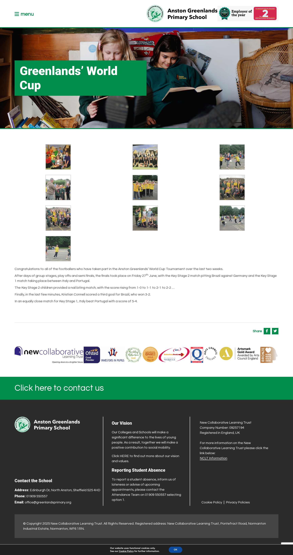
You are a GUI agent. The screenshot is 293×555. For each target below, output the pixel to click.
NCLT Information (213, 458)
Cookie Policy (211, 502)
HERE (124, 456)
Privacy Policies (238, 502)
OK (175, 549)
